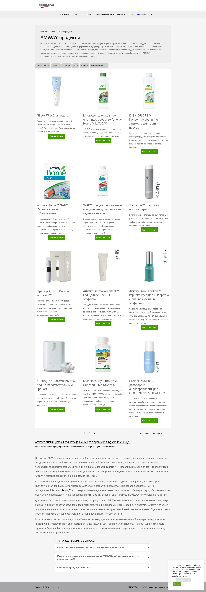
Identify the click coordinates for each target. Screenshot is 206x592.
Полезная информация (104, 14)
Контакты (121, 14)
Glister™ (84, 66)
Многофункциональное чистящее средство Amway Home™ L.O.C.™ (102, 119)
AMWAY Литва (134, 587)
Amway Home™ (42, 66)
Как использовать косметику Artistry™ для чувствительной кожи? (90, 547)
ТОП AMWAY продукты (69, 14)
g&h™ (75, 66)
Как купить (86, 14)
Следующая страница (151, 433)
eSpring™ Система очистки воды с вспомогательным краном (56, 385)
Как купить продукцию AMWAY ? (73, 567)
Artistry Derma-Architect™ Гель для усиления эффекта (101, 295)
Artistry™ (56, 66)
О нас (131, 14)
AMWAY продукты (149, 587)
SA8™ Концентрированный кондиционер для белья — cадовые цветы (102, 209)
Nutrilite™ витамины (99, 66)
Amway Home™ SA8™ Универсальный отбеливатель (53, 209)
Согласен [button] (177, 584)
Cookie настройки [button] (183, 580)
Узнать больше (56, 137)
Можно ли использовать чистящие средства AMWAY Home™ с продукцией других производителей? (98, 557)
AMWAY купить (164, 587)
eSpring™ (66, 66)
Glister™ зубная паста (52, 115)
